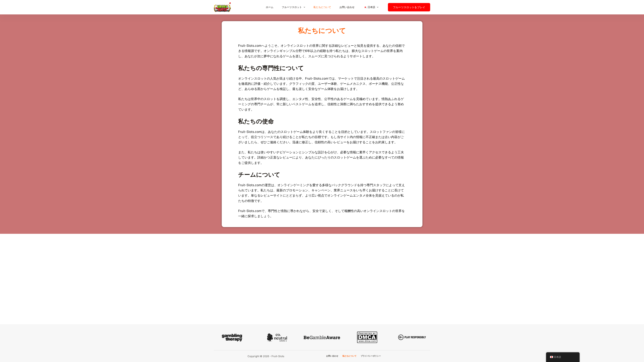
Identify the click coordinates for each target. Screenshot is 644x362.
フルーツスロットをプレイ (409, 7)
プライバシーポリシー (371, 356)
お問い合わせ (347, 7)
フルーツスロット (292, 7)
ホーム (269, 7)
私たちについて (322, 7)
